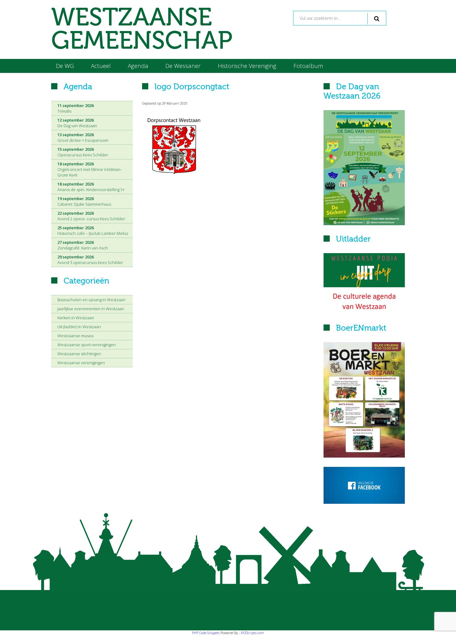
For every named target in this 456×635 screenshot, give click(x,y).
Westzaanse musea (75, 335)
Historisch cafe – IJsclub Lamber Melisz (92, 230)
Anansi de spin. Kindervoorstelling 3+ (91, 186)
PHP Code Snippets (206, 632)
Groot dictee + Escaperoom (82, 137)
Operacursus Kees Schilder (82, 152)
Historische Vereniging (247, 66)
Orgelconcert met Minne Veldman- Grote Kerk (89, 169)
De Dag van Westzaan (77, 122)
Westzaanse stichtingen (79, 353)
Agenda (138, 66)
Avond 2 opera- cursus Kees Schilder (91, 215)
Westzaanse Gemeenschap (141, 29)
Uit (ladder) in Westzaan (79, 326)
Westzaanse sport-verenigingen (86, 344)
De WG (65, 66)
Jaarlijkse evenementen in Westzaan (90, 308)
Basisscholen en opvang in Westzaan (91, 299)
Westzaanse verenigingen (81, 362)
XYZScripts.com (252, 632)
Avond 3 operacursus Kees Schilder (90, 259)
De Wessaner (183, 66)
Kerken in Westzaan (75, 317)
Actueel (101, 66)
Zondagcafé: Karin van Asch (82, 245)
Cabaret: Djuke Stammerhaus (84, 201)
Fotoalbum (308, 66)
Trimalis (75, 108)
